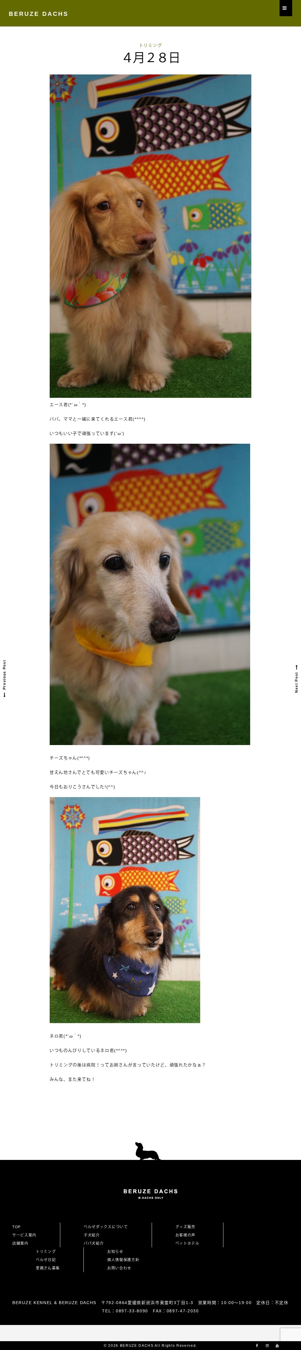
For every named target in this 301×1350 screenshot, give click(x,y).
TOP (16, 1227)
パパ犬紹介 (94, 1243)
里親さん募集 (48, 1268)
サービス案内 (24, 1235)
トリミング (150, 45)
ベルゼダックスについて (106, 1227)
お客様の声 (185, 1235)
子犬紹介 (92, 1235)
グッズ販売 (185, 1227)
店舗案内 (20, 1243)
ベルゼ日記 (46, 1260)
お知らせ (115, 1252)
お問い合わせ (121, 1268)
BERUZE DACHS (38, 14)
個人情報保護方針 (123, 1260)
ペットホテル (187, 1243)
